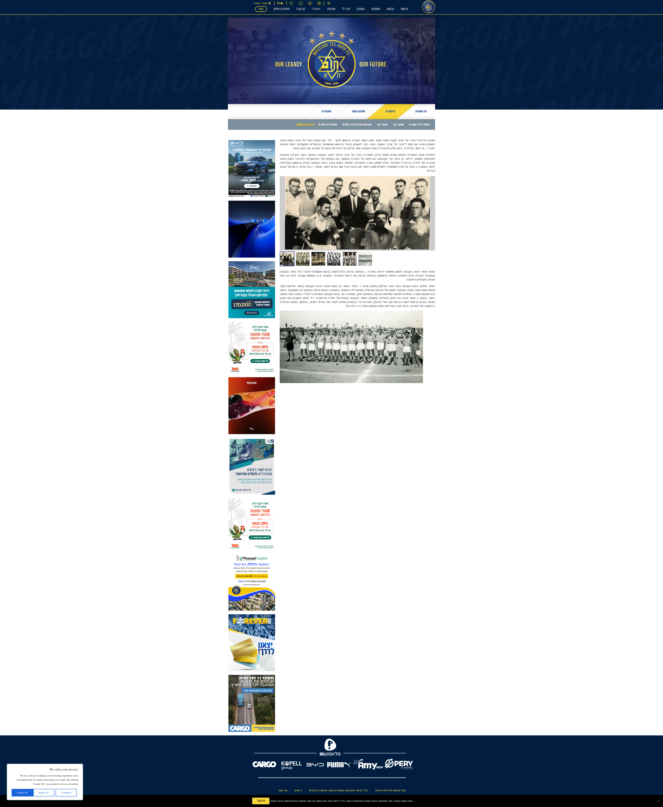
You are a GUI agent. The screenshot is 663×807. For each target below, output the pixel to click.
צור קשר (282, 790)
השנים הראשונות (304, 125)
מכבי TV (346, 9)
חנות (261, 9)
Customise (66, 792)
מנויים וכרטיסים (281, 9)
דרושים (298, 790)
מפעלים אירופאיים (327, 125)
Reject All (44, 792)
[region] (45, 782)
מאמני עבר (382, 125)
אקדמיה (331, 9)
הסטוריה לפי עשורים (419, 125)
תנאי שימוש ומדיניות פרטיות (390, 790)
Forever (316, 9)
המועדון (361, 9)
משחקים (375, 9)
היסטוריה (390, 112)
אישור (261, 801)
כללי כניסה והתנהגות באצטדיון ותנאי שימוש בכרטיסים (338, 790)
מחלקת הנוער (358, 112)
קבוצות (390, 9)
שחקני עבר (398, 125)
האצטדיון (326, 112)
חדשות (404, 9)
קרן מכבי (300, 9)
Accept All (22, 792)
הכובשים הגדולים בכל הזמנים (357, 125)
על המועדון (420, 112)
